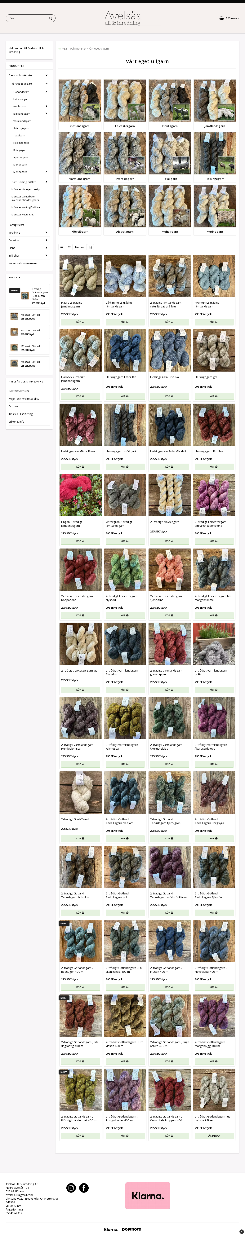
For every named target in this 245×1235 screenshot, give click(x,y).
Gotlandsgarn (21, 92)
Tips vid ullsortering (21, 414)
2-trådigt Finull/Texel (75, 819)
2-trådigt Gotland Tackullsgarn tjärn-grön (165, 821)
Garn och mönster (21, 75)
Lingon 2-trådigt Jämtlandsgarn (71, 523)
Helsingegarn (21, 142)
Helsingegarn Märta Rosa (78, 451)
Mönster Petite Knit (22, 214)
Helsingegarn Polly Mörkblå (168, 451)
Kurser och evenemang (23, 263)
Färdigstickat (16, 225)
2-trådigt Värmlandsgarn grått (211, 672)
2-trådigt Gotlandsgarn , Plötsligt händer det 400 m (78, 1118)
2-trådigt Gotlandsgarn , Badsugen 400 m (40, 294)
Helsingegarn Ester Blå (121, 377)
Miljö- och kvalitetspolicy (24, 398)
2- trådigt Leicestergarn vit (79, 670)
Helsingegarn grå (206, 377)
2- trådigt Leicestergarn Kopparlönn (77, 598)
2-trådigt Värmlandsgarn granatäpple (166, 672)
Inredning (14, 232)
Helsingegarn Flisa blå (164, 377)
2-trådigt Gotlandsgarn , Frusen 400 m (166, 969)
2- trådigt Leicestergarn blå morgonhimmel (213, 598)
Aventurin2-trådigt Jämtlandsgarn (207, 304)
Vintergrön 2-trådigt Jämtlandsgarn (119, 523)
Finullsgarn (19, 106)
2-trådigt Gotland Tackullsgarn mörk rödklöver (168, 895)
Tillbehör (14, 255)
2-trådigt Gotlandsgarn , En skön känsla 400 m (124, 969)
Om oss (13, 406)
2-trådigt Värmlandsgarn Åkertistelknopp (211, 746)
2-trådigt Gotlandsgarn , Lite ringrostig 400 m (80, 1044)
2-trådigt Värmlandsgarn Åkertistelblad (166, 746)
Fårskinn (14, 240)
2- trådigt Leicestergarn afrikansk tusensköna (210, 523)
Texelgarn (19, 135)
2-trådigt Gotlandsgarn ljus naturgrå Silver (212, 1118)
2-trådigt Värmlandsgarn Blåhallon (122, 672)
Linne (12, 248)
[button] (229, 18)
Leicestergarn (21, 99)
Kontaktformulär (19, 391)
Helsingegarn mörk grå (121, 451)
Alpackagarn (20, 157)
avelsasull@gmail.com (19, 1195)
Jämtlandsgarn (21, 113)
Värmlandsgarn (22, 121)
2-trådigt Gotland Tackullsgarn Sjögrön (208, 895)
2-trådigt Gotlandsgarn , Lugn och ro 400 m (169, 1044)
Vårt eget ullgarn (22, 83)
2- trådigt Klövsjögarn (164, 522)
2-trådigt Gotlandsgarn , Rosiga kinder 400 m (122, 1118)
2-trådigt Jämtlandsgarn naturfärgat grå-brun (165, 304)
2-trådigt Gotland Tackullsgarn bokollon (75, 895)
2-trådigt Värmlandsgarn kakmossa (122, 746)
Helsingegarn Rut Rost (210, 451)
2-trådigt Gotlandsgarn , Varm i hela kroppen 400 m (167, 1118)
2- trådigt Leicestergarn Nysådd (121, 598)
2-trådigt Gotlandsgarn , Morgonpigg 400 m (211, 1044)
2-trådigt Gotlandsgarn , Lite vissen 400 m (124, 1044)
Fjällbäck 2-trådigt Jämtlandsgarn (73, 379)
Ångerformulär (15, 1209)
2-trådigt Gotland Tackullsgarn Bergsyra (209, 821)
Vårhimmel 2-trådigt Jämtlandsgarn (119, 304)
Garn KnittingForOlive (23, 182)
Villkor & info (16, 421)
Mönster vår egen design (26, 189)
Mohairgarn (20, 164)
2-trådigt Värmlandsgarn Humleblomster (77, 746)
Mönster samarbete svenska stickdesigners (25, 198)
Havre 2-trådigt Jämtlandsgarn (71, 304)
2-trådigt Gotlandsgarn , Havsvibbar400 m (211, 969)
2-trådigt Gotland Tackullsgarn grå (117, 895)
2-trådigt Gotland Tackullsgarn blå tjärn (119, 821)
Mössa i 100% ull (30, 314)
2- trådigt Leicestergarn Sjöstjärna (166, 598)
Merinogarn (20, 172)
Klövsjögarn (20, 150)
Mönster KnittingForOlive (25, 207)
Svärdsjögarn (21, 128)
